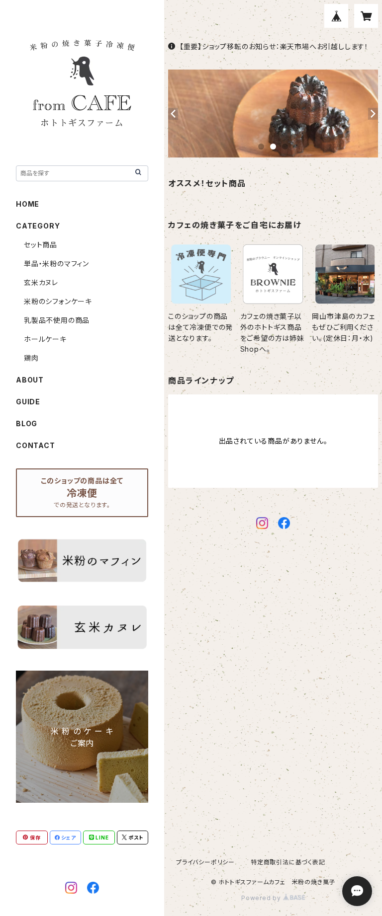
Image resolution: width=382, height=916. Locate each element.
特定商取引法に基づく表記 (288, 862)
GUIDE (28, 401)
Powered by (262, 898)
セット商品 (40, 244)
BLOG (26, 423)
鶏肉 (31, 358)
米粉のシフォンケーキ (58, 301)
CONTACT (35, 445)
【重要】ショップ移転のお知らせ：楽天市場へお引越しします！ (274, 46)
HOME (27, 204)
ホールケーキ (45, 339)
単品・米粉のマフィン (56, 263)
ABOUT (30, 380)
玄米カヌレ (41, 282)
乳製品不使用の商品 (57, 320)
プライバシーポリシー (205, 862)
